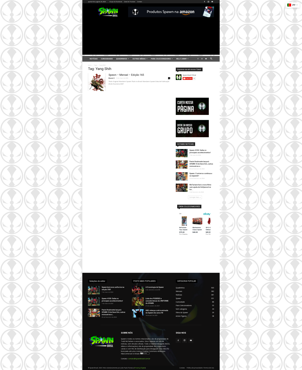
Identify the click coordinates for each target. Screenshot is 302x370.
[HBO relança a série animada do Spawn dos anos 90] (138, 313)
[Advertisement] (151, 38)
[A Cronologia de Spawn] (138, 290)
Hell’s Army (181, 59)
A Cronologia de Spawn (155, 287)
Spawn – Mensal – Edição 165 (126, 74)
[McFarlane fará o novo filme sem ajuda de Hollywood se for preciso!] (182, 188)
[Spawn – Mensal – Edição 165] (97, 82)
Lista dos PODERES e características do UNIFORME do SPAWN (157, 301)
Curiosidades (107, 59)
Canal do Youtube (129, 1)
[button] (211, 59)
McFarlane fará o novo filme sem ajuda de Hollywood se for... (200, 187)
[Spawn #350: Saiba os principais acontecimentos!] (182, 153)
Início (90, 65)
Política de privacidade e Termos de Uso (200, 368)
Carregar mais (194, 197)
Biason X (111, 78)
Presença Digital (139, 368)
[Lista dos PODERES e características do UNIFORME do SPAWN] (138, 301)
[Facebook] (204, 1)
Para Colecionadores (161, 59)
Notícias (94, 59)
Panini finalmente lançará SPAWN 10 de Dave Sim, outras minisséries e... (201, 164)
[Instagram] (208, 1)
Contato (139, 1)
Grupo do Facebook (115, 1)
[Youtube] (212, 1)
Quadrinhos (121, 59)
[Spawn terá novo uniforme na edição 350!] (94, 290)
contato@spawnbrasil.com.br (139, 358)
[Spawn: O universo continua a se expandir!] (182, 176)
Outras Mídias (139, 59)
